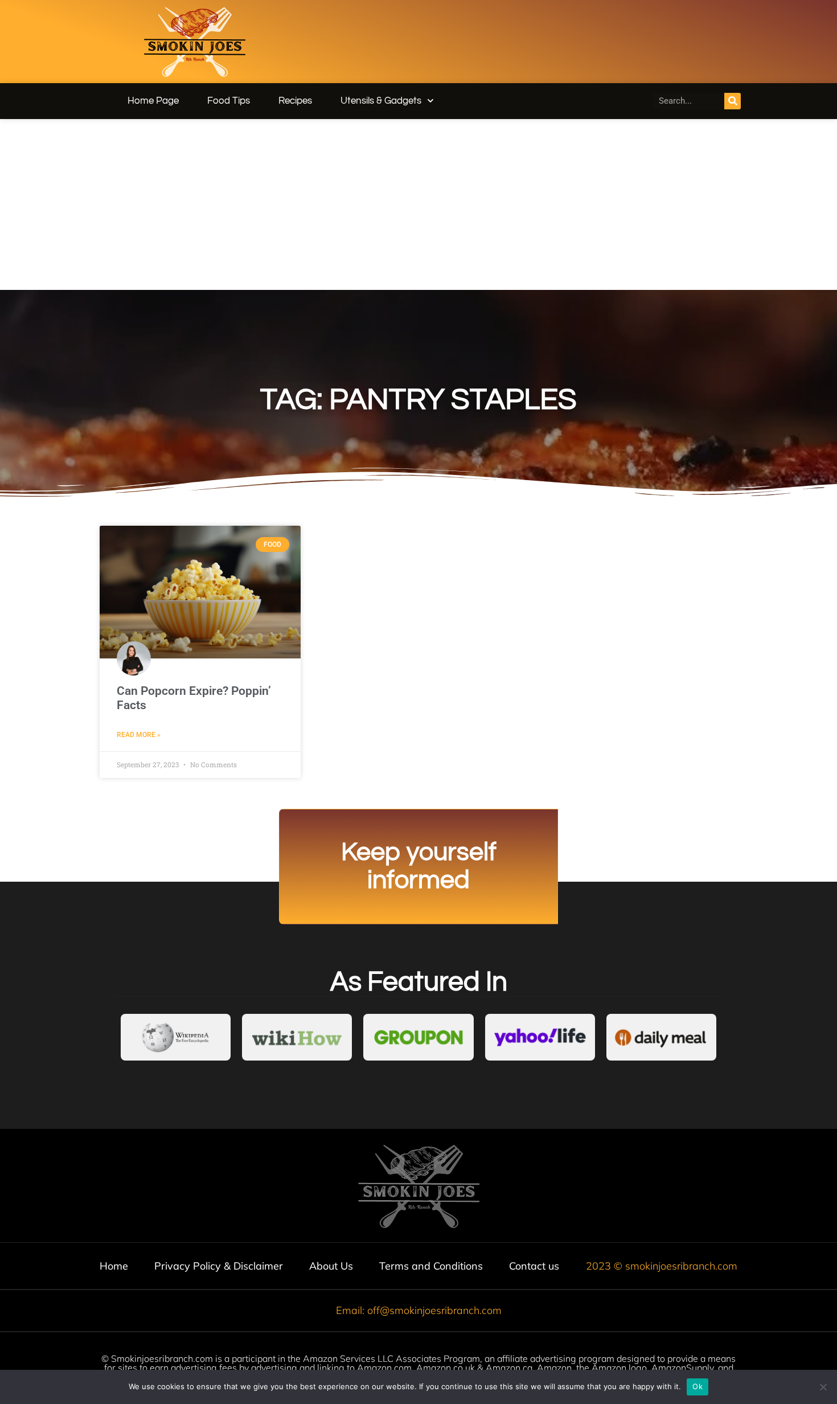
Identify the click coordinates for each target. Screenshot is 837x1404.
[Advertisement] (418, 204)
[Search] (732, 101)
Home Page (153, 101)
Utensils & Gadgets (380, 101)
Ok (697, 1386)
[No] (822, 1387)
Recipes (295, 101)
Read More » (139, 735)
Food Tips (228, 101)
